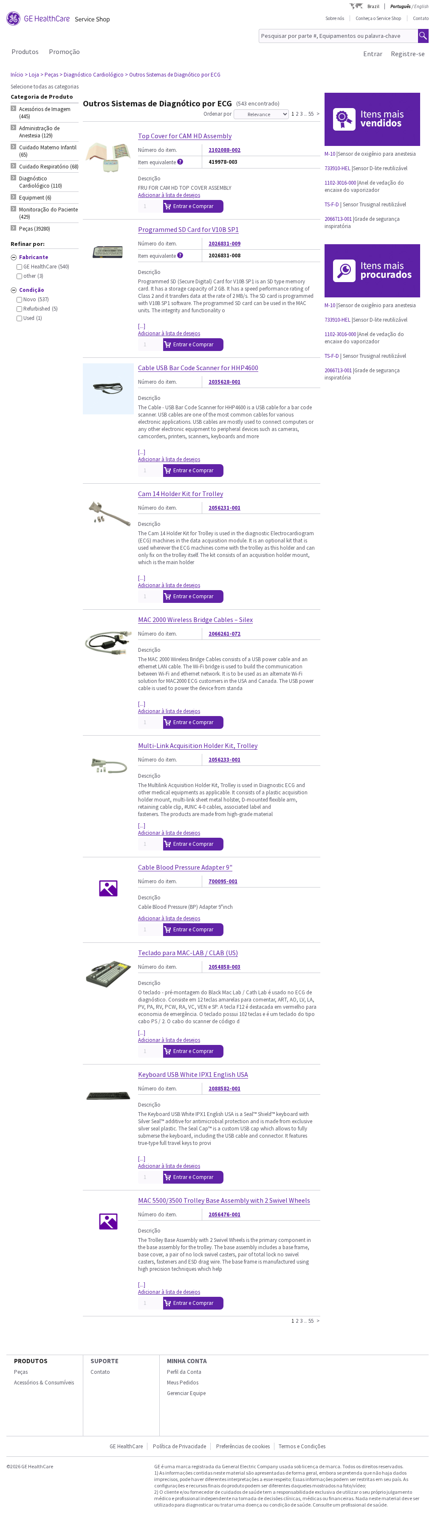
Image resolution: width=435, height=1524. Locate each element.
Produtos (25, 51)
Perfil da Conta (184, 1372)
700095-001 (223, 881)
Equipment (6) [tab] (35, 197)
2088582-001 (224, 1088)
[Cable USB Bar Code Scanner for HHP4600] (108, 410)
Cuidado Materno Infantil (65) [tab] (47, 151)
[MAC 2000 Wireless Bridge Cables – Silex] (108, 662)
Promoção (64, 51)
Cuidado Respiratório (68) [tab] (49, 166)
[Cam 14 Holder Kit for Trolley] (108, 536)
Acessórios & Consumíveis (44, 1382)
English (421, 6)
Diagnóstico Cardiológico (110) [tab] (40, 182)
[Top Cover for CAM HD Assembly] (108, 179)
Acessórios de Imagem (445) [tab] (45, 113)
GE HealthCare (126, 1446)
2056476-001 (224, 1214)
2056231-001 (224, 507)
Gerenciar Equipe (186, 1393)
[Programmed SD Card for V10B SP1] (108, 272)
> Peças (49, 74)
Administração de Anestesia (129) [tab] (39, 132)
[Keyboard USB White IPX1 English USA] (108, 1117)
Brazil (373, 6)
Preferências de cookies (243, 1446)
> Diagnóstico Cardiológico (91, 74)
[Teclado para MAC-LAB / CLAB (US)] (108, 995)
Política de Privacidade (179, 1446)
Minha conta (187, 1361)
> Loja (32, 74)
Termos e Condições (302, 1446)
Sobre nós (334, 18)
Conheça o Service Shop (378, 18)
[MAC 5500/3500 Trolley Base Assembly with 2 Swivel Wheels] (108, 1243)
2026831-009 (224, 243)
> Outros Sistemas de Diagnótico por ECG (172, 74)
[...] (141, 326)
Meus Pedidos (182, 1382)
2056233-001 (224, 759)
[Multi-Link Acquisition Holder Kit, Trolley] (108, 788)
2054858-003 (224, 966)
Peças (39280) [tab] (34, 228)
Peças (21, 1372)
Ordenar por (217, 113)
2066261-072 (224, 633)
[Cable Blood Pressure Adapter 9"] (108, 910)
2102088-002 (224, 150)
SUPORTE (104, 1361)
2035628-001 (224, 381)
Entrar (372, 53)
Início (17, 74)
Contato (421, 18)
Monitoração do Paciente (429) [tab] (48, 213)
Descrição (149, 178)
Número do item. (157, 150)
